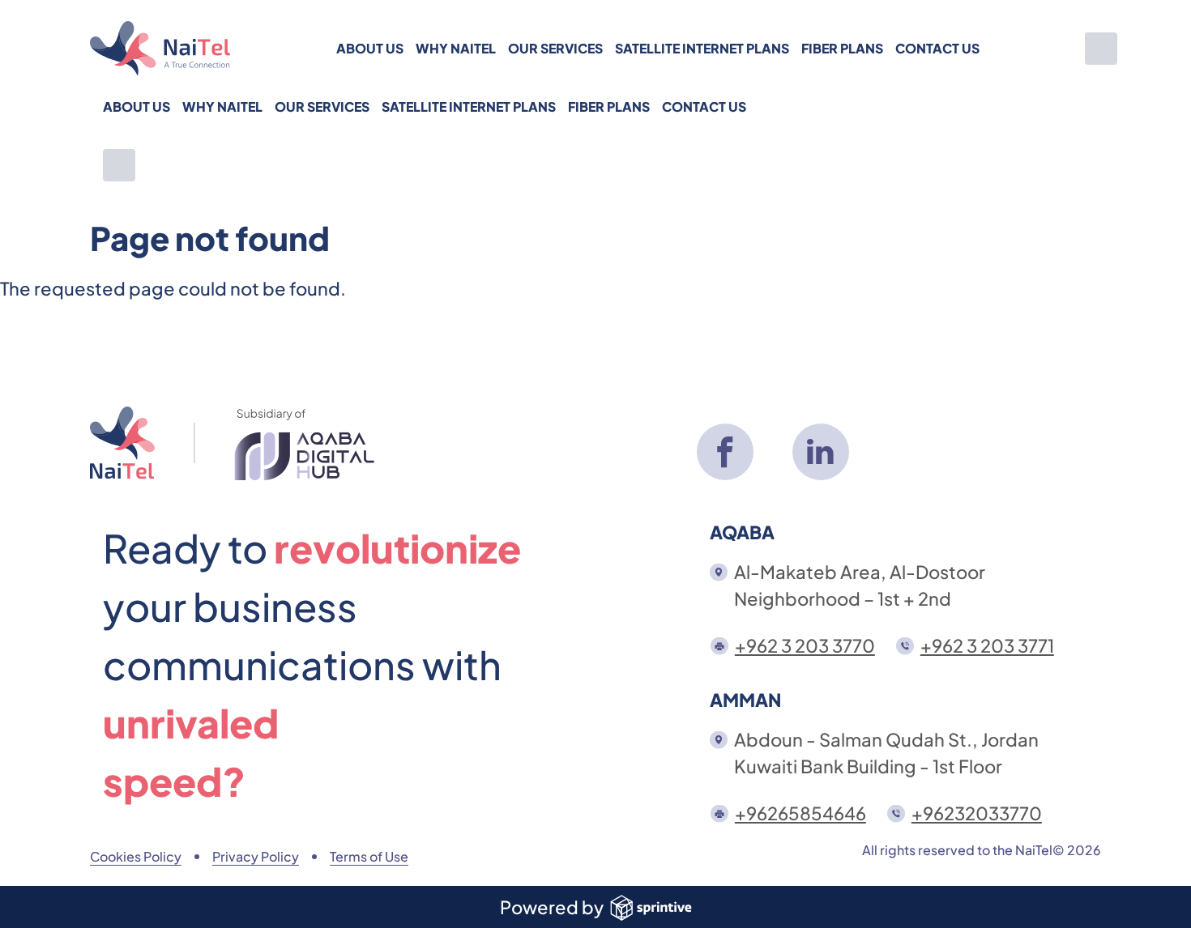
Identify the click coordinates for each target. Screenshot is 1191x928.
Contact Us (937, 48)
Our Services (555, 48)
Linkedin (820, 452)
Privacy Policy (255, 856)
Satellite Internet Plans (702, 48)
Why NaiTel (456, 48)
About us (369, 48)
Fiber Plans (842, 48)
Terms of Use (369, 856)
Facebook (725, 452)
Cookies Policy (135, 856)
